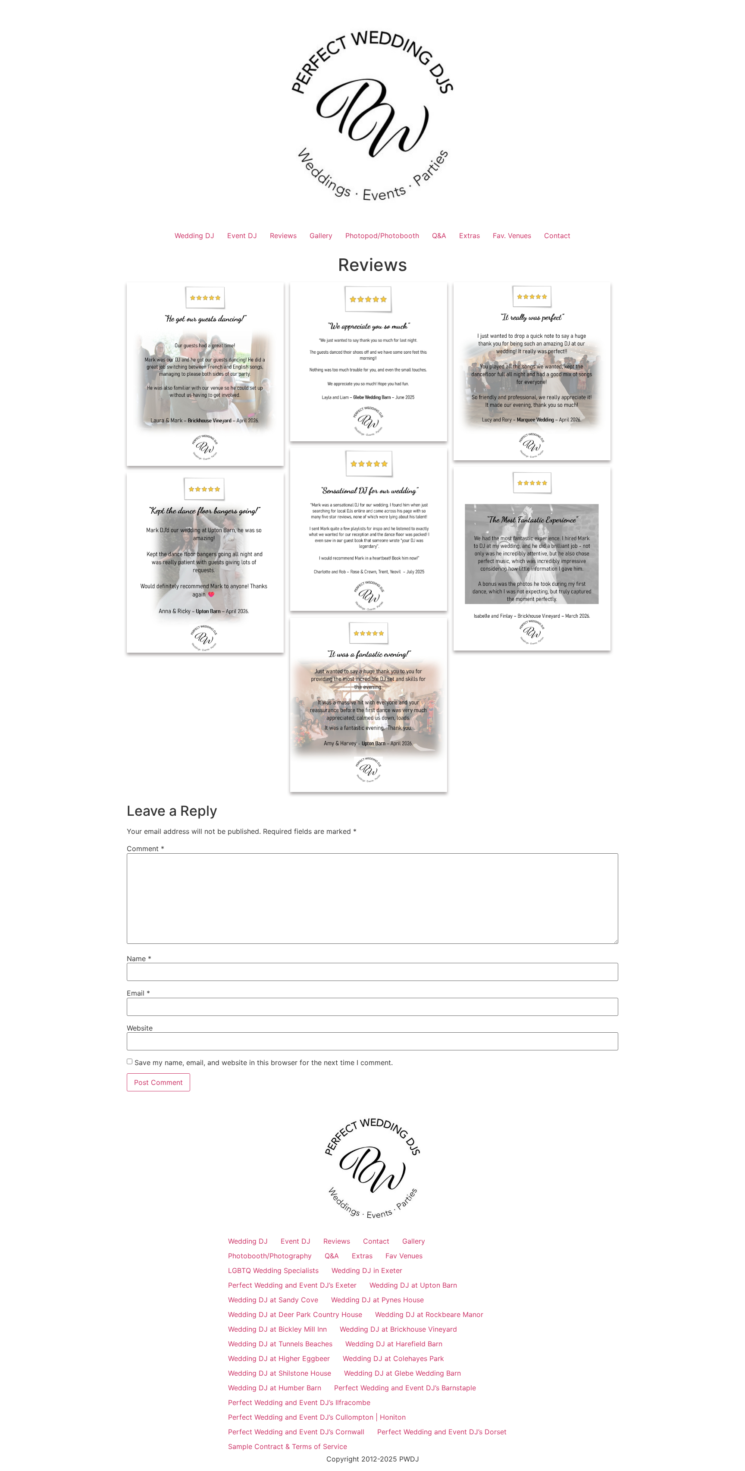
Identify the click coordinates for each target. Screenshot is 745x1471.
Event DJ (242, 235)
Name (139, 958)
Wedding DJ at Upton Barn (413, 1285)
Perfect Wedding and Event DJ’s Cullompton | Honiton (317, 1417)
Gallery (321, 235)
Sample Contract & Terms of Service (287, 1446)
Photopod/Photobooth (382, 235)
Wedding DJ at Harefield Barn (393, 1343)
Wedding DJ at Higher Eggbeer (279, 1358)
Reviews (283, 235)
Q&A (439, 235)
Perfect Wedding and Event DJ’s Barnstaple (405, 1387)
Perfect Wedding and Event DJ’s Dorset (442, 1431)
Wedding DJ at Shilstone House (279, 1373)
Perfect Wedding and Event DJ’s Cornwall (296, 1431)
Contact (557, 235)
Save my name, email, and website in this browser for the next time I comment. (264, 1062)
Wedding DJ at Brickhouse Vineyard (398, 1329)
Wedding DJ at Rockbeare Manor (429, 1314)
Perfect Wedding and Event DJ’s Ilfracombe (299, 1402)
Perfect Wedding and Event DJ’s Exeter (292, 1285)
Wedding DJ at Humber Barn (274, 1387)
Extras (469, 235)
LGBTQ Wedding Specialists (273, 1270)
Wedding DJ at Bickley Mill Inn (277, 1329)
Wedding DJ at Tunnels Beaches (280, 1343)
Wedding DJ (194, 235)
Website (140, 1028)
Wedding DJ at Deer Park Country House (295, 1314)
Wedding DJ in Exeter (367, 1270)
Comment (145, 848)
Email (138, 993)
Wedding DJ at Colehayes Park (393, 1358)
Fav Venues (404, 1255)
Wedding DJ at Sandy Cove (273, 1299)
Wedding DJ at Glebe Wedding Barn (402, 1373)
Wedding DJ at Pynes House (377, 1299)
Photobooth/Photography (270, 1255)
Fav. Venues (512, 235)
